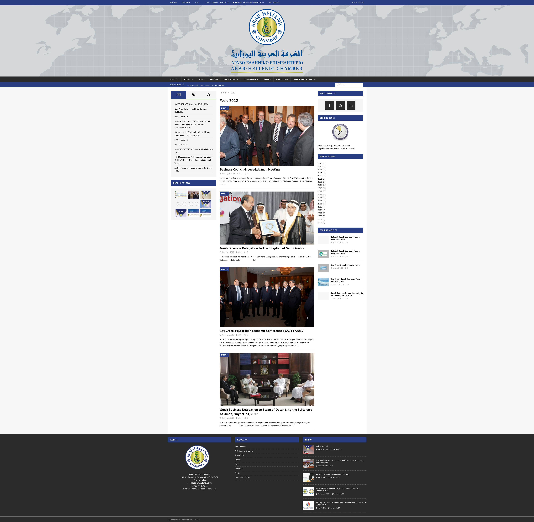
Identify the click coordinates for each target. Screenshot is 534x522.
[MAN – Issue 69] (205, 195)
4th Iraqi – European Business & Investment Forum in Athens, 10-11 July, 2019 (341, 503)
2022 (320, 175)
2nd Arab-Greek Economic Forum (345, 265)
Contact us (282, 79)
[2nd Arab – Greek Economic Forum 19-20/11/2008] (323, 282)
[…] (223, 184)
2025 (320, 166)
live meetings (274, 2)
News (201, 79)
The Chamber (240, 446)
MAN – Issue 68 (181, 140)
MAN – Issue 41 (322, 446)
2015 (320, 197)
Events (187, 79)
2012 (320, 207)
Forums (214, 79)
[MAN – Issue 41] (308, 449)
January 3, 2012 (228, 418)
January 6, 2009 (338, 299)
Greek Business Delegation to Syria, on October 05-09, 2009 (347, 294)
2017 (320, 191)
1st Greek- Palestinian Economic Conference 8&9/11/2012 (262, 331)
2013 (320, 204)
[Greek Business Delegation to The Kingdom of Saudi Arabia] (267, 218)
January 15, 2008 (338, 285)
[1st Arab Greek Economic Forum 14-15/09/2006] (323, 240)
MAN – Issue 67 (181, 144)
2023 (320, 172)
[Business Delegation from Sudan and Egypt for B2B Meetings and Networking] (308, 463)
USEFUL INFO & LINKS (303, 79)
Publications (229, 79)
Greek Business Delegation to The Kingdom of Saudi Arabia (262, 248)
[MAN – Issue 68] (205, 204)
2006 (320, 222)
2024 (320, 169)
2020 (320, 182)
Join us (267, 79)
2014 (320, 200)
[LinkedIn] (351, 105)
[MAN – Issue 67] (180, 213)
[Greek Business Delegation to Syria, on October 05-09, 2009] (323, 296)
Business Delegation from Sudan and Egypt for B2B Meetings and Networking (339, 461)
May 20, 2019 (322, 477)
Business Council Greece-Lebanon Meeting (250, 169)
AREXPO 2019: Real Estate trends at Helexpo (333, 474)
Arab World (239, 455)
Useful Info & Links (242, 477)
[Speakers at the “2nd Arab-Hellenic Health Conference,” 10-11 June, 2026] (193, 204)
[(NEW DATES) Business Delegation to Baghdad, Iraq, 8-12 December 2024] (308, 491)
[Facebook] (329, 105)
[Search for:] (349, 84)
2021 (320, 179)
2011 (320, 210)
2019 (320, 185)
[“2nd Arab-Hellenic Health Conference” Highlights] (193, 195)
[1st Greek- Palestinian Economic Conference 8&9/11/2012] (267, 297)
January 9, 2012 (228, 252)
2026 (320, 163)
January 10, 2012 (228, 173)
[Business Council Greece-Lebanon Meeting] (267, 136)
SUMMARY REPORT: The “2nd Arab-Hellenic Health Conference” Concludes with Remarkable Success (193, 124)
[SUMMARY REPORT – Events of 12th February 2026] (193, 213)
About (173, 79)
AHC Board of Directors (244, 451)
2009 (320, 216)
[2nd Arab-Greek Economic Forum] (323, 268)
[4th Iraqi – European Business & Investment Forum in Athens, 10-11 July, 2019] (308, 505)
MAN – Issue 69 (181, 116)
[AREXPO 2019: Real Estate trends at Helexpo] (308, 477)
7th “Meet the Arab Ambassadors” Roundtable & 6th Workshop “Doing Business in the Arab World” (193, 160)
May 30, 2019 (322, 508)
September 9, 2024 (324, 494)
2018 (320, 188)
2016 (320, 194)
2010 (320, 213)
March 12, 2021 (323, 449)
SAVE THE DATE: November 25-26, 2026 (191, 104)
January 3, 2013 (323, 466)
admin (241, 173)
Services (238, 473)
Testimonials (251, 79)
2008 (320, 219)
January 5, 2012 (228, 335)
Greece (238, 460)
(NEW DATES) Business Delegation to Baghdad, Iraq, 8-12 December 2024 (338, 489)
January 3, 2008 (338, 268)
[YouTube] (340, 105)
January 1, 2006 (338, 242)
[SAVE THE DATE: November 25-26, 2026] (180, 195)
